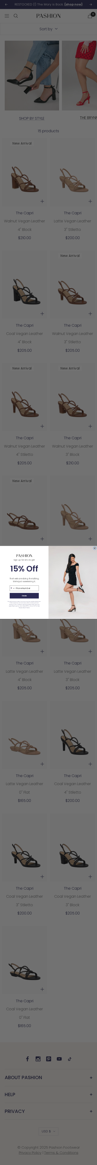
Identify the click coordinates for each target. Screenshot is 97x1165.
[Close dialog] (94, 548)
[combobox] (12, 588)
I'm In (24, 595)
